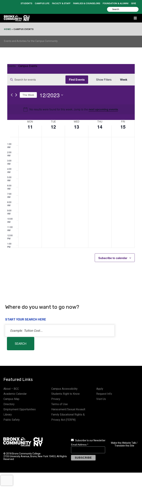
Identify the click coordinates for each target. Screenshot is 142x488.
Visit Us (101, 399)
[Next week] (16, 95)
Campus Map (11, 399)
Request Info (104, 393)
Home (7, 29)
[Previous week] (12, 95)
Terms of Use (59, 404)
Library (7, 414)
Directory (9, 404)
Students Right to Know (65, 393)
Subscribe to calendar (112, 258)
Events (11, 66)
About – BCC (11, 388)
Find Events (77, 80)
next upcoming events (103, 109)
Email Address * (79, 444)
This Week (28, 95)
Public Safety (11, 419)
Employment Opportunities (19, 409)
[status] (59, 330)
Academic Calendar (15, 393)
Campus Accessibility (64, 388)
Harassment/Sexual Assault (68, 409)
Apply (99, 388)
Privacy (55, 399)
